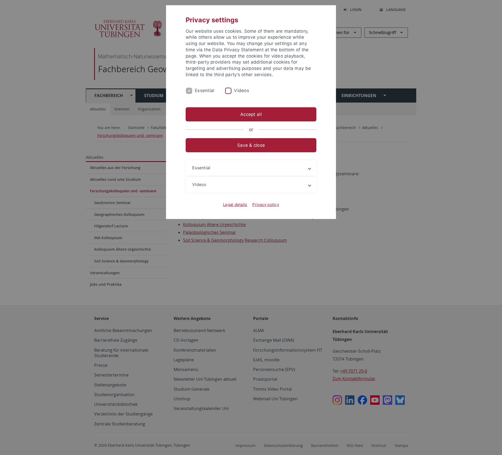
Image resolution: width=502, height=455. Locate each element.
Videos (241, 90)
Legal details (235, 204)
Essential (204, 90)
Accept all (251, 114)
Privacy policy (265, 204)
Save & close (251, 145)
